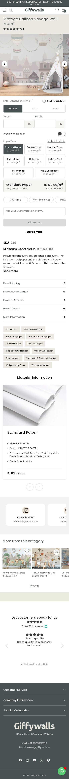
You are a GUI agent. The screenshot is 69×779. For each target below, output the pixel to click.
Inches (13, 108)
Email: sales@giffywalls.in (34, 747)
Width (7, 116)
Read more (10, 271)
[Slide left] (29, 487)
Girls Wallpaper (35, 343)
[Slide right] (39, 487)
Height (38, 116)
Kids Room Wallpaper (17, 350)
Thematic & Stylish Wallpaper (41, 358)
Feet (56, 108)
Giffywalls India (38, 775)
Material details (56, 141)
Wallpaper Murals (40, 365)
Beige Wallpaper (14, 336)
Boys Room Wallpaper (40, 336)
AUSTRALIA (46, 734)
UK (25, 734)
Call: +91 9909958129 (34, 743)
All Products (12, 329)
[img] (34, 622)
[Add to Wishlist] (27, 552)
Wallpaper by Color (15, 365)
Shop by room (13, 358)
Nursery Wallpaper (43, 350)
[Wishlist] (57, 10)
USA (18, 734)
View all (34, 585)
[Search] (11, 10)
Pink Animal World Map (43, 572)
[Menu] (4, 10)
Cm (34, 108)
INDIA (34, 734)
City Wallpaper (13, 343)
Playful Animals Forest (14, 572)
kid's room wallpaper (15, 259)
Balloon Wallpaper (33, 329)
